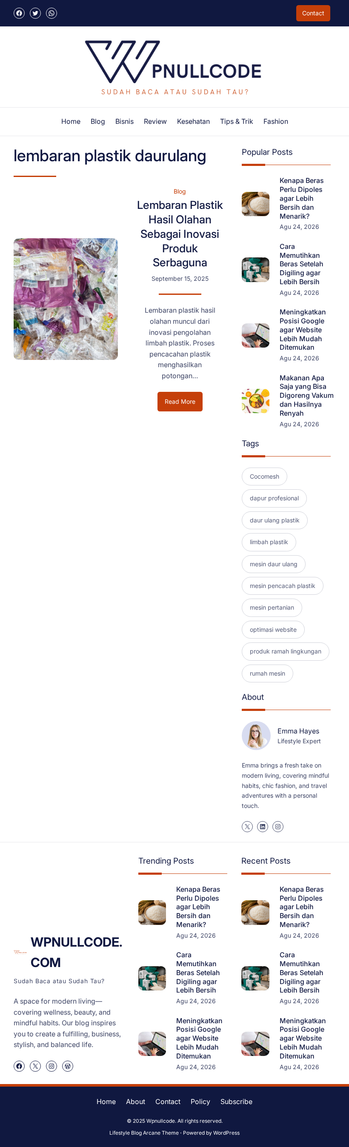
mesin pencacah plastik (282, 585)
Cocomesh (264, 476)
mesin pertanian (272, 607)
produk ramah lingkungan (285, 651)
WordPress (226, 1133)
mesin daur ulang (274, 564)
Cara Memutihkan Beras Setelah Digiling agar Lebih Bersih (301, 264)
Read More (184, 404)
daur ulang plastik (275, 520)
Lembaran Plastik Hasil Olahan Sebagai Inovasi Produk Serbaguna (180, 233)
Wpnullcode (160, 1121)
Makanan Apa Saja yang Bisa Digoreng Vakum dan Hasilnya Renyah (307, 395)
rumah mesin (267, 673)
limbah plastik (269, 541)
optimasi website (273, 629)
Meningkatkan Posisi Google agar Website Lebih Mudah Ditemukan (303, 329)
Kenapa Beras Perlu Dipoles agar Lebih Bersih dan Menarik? (302, 198)
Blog (180, 191)
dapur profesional (274, 498)
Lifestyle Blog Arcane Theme (144, 1133)
